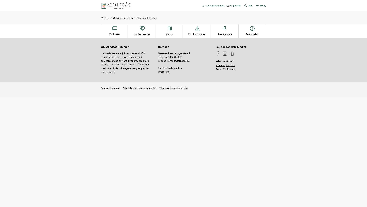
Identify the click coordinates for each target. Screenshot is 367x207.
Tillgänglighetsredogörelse (173, 88)
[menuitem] (213, 5)
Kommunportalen (225, 65)
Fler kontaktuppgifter (170, 68)
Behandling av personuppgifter (139, 88)
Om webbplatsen (110, 88)
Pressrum (163, 71)
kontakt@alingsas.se (178, 60)
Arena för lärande (225, 69)
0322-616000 (175, 57)
